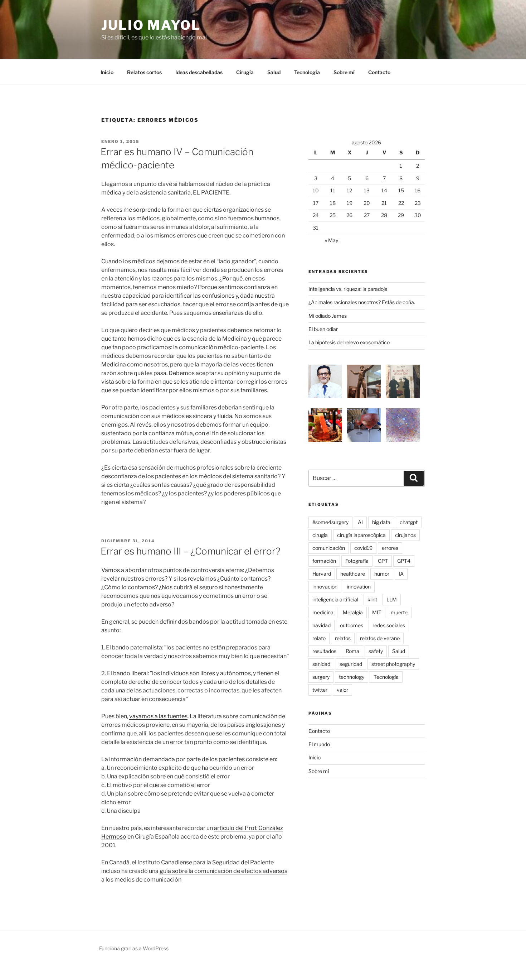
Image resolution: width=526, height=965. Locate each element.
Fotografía (357, 561)
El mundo (319, 744)
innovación (324, 587)
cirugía (320, 535)
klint (372, 599)
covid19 (363, 548)
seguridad (351, 664)
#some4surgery (330, 522)
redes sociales (388, 625)
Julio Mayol (151, 25)
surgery (321, 677)
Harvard (321, 574)
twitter (319, 690)
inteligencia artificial (335, 599)
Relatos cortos (144, 72)
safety (376, 651)
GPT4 (403, 561)
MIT (376, 612)
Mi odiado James (327, 316)
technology (351, 677)
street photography (393, 664)
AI (360, 522)
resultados (324, 651)
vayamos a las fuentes (158, 716)
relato (319, 638)
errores (390, 548)
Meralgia (353, 612)
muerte (399, 612)
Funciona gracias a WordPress (134, 948)
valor (342, 690)
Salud (274, 72)
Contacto (379, 72)
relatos (343, 638)
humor (381, 574)
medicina (322, 612)
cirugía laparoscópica (361, 535)
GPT (383, 561)
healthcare (352, 574)
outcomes (351, 625)
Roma (352, 651)
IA (401, 574)
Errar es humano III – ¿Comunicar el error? (191, 551)
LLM (391, 599)
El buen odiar (323, 329)
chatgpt (409, 522)
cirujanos (405, 535)
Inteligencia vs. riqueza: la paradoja (348, 289)
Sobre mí (344, 72)
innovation (359, 587)
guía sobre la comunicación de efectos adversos (223, 871)
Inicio (107, 72)
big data (381, 522)
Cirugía (245, 72)
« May (331, 240)
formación (324, 561)
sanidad (321, 664)
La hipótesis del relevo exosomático (349, 342)
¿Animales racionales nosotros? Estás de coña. (361, 302)
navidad (321, 625)
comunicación (328, 548)
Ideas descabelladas (199, 72)
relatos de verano (380, 638)
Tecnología (307, 72)
